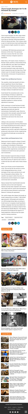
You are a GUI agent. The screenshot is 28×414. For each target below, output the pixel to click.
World (6, 6)
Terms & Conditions (11, 409)
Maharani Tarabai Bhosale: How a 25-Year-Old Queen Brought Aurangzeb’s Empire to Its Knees (18, 391)
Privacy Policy (20, 407)
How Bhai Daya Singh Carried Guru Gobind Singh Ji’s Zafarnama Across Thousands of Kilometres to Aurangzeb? (18, 352)
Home (2, 6)
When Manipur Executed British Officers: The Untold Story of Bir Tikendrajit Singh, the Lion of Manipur (18, 338)
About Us (9, 407)
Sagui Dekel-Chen (18, 217)
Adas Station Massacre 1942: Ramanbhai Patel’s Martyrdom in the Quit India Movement (18, 398)
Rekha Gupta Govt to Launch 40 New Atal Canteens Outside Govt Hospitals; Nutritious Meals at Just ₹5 (13, 289)
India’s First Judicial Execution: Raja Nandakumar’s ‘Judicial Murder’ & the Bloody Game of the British (18, 358)
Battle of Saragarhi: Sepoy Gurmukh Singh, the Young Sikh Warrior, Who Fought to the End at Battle (18, 372)
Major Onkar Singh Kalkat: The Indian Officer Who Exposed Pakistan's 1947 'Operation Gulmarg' (18, 385)
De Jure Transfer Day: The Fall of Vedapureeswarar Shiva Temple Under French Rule (18, 365)
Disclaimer (18, 409)
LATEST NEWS (11, 219)
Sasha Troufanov (8, 217)
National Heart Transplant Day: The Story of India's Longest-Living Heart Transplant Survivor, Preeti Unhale (18, 378)
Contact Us (14, 407)
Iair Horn (4, 219)
